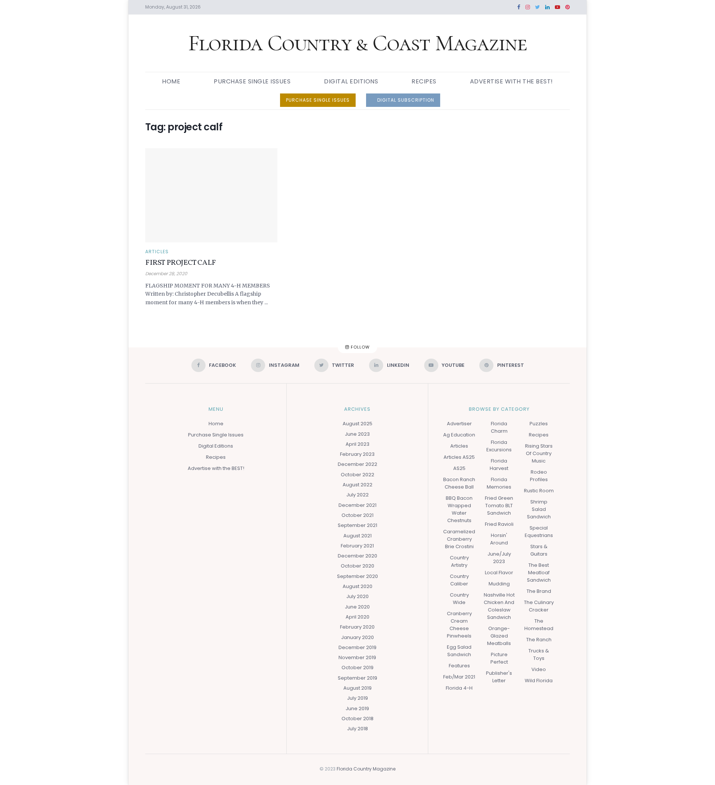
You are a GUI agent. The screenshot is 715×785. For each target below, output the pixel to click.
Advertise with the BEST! (511, 81)
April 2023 (357, 444)
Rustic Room (539, 490)
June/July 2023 (499, 557)
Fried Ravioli (499, 524)
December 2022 (357, 464)
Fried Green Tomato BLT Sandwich (499, 506)
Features (459, 665)
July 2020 (357, 596)
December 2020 (357, 555)
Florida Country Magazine (366, 769)
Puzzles (539, 423)
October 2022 (357, 474)
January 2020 (357, 637)
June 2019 (357, 708)
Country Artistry (459, 561)
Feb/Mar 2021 (459, 676)
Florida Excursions (499, 446)
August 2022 (357, 484)
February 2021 (357, 545)
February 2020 (357, 626)
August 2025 (357, 423)
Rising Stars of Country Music (539, 453)
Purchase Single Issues (252, 81)
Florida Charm (499, 427)
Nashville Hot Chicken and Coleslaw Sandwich (499, 606)
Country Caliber (459, 580)
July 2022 (357, 494)
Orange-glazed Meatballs (499, 636)
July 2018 (357, 728)
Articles (157, 252)
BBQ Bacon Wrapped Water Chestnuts (459, 509)
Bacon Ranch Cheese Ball (459, 483)
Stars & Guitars (538, 550)
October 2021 (357, 515)
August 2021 (357, 535)
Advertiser (459, 423)
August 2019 (357, 688)
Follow (359, 347)
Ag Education (459, 434)
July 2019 (357, 698)
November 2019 (357, 657)
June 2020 (357, 606)
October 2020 (357, 565)
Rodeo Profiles (539, 475)
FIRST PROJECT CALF (180, 263)
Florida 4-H (459, 688)
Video (538, 669)
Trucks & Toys (538, 654)
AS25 (459, 468)
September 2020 (357, 576)
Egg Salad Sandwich (459, 650)
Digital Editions (351, 81)
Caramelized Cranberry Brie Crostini (459, 539)
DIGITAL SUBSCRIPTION (405, 100)
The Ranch (539, 639)
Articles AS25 (459, 457)
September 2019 (357, 677)
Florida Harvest (499, 464)
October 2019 (357, 667)
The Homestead (538, 624)
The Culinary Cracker (539, 606)
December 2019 (357, 647)
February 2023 (357, 454)
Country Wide (459, 598)
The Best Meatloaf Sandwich (539, 573)
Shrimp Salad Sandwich (539, 509)
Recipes (423, 81)
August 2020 (357, 586)
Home (171, 81)
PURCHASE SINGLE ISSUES (318, 100)
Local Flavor (499, 572)
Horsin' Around (499, 539)
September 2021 (357, 525)
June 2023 (357, 434)
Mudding (499, 583)
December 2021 (357, 505)
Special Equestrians (539, 531)
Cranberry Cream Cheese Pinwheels (459, 624)
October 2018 (357, 718)
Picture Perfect (499, 658)
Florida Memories (499, 483)
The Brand (539, 591)
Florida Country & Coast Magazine (357, 43)
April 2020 (357, 616)
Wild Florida (539, 680)
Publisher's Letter (499, 677)
